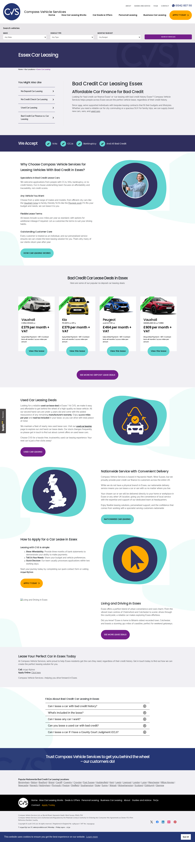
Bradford (43, 782)
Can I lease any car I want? (64, 719)
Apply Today (179, 15)
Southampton (87, 785)
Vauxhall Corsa (31, 203)
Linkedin (163, 822)
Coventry (68, 782)
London (136, 782)
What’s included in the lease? (66, 712)
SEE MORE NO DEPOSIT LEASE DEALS (97, 374)
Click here (36, 672)
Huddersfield (102, 782)
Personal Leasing (128, 15)
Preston (66, 785)
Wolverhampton (125, 785)
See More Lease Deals (115, 634)
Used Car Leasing (29, 108)
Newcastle (23, 785)
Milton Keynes (167, 782)
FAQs (156, 6)
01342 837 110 (183, 5)
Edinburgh (149, 785)
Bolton (34, 782)
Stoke (97, 785)
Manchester (153, 782)
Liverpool (127, 782)
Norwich (34, 785)
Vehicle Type (55, 33)
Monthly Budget (105, 33)
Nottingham (44, 785)
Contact (165, 6)
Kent (112, 782)
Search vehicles (11, 28)
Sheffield (75, 785)
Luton (144, 782)
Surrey (105, 785)
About (128, 6)
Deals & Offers (72, 800)
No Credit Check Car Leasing (34, 99)
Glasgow (160, 785)
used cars (95, 111)
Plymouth (56, 785)
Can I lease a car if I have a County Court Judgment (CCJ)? (83, 732)
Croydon (78, 782)
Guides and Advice (142, 6)
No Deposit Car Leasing (32, 91)
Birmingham (24, 782)
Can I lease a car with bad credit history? (72, 706)
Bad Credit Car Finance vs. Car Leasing (35, 117)
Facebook (157, 822)
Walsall (112, 785)
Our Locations (30, 69)
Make (5, 33)
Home (52, 15)
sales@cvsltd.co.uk (40, 827)
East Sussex (89, 782)
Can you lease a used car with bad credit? (73, 725)
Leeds (118, 782)
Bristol (51, 782)
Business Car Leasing (154, 15)
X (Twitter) (151, 822)
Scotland (139, 785)
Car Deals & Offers (102, 15)
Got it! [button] (186, 837)
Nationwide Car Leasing (117, 519)
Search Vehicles (168, 37)
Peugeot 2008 (75, 203)
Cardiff (59, 782)
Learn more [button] (92, 837)
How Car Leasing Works (74, 15)
